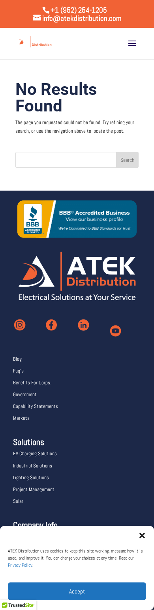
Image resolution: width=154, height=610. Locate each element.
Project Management (33, 489)
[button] (142, 536)
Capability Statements (35, 406)
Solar (18, 501)
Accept (77, 591)
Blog (17, 359)
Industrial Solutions (32, 465)
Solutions (28, 441)
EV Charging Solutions (35, 453)
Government (25, 394)
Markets (21, 418)
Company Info (35, 524)
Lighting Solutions (31, 477)
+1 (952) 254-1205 (79, 10)
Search (127, 159)
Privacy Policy (20, 565)
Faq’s (18, 370)
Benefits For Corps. (32, 382)
